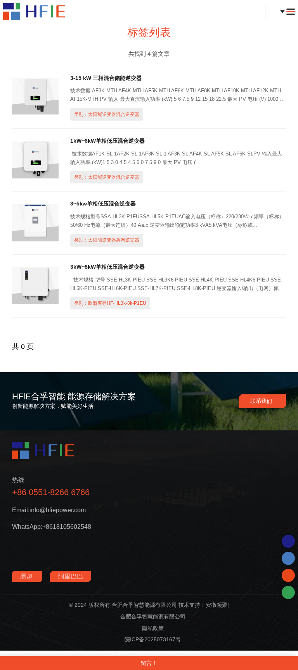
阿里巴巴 (70, 576)
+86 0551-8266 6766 (51, 492)
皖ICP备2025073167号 (153, 639)
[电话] (288, 558)
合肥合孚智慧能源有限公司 (152, 616)
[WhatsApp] (288, 541)
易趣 (27, 576)
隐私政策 (153, 628)
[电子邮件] (288, 575)
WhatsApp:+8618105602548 (51, 526)
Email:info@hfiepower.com (49, 510)
